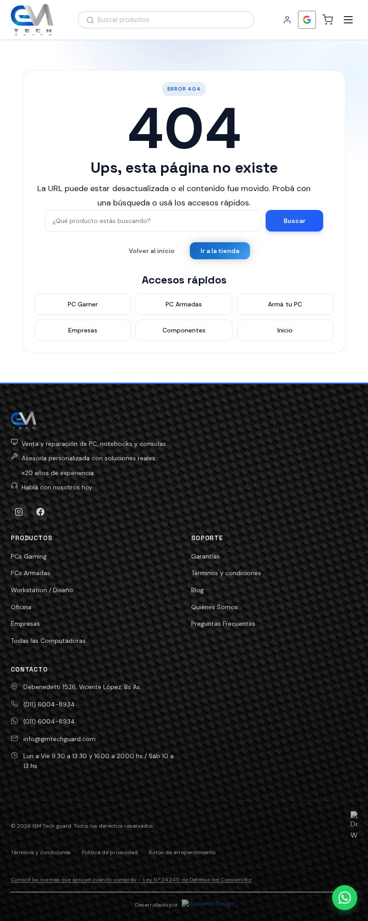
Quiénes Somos (214, 607)
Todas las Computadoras (48, 641)
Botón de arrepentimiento (182, 852)
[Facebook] (40, 512)
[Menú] (348, 20)
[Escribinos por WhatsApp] (344, 897)
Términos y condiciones (226, 573)
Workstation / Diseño (42, 590)
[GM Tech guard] (32, 20)
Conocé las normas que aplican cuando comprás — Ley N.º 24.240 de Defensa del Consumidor (131, 879)
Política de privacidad (110, 852)
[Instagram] (19, 512)
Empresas (25, 624)
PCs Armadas (30, 573)
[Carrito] (327, 20)
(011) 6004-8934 (49, 704)
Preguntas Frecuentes (223, 624)
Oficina (21, 607)
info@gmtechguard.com (59, 739)
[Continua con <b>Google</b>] (307, 20)
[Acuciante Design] (207, 904)
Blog (197, 590)
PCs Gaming (29, 556)
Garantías (205, 556)
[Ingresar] (287, 20)
